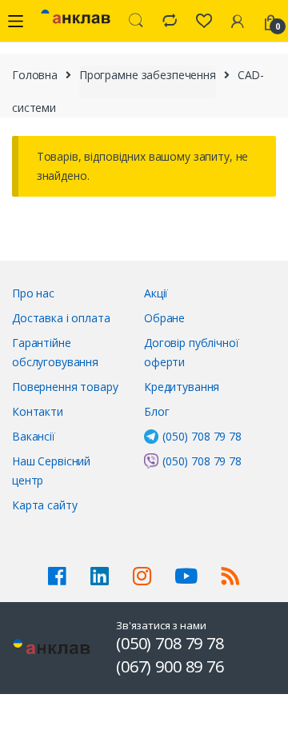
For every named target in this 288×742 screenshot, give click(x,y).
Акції (156, 293)
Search (136, 21)
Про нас (33, 293)
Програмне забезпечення (147, 74)
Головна (35, 74)
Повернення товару (65, 386)
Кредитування (181, 386)
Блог (156, 411)
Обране (164, 317)
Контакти (37, 411)
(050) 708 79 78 (202, 436)
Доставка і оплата (61, 317)
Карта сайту (44, 505)
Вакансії (33, 436)
